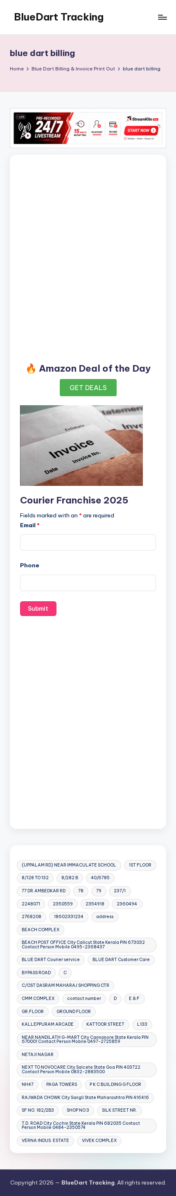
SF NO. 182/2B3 (38, 1110)
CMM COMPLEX (38, 998)
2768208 (31, 916)
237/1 (120, 891)
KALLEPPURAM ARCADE (48, 1024)
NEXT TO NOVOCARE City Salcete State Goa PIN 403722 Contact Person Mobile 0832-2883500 (81, 1069)
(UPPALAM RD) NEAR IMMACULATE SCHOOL (69, 865)
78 (80, 891)
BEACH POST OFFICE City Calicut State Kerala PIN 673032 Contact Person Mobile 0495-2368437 (83, 944)
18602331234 (68, 916)
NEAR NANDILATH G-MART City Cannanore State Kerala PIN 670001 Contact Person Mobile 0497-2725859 (85, 1039)
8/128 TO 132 (35, 877)
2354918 (95, 904)
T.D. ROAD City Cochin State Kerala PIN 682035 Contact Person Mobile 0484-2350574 (81, 1125)
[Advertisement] (88, 256)
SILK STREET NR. (119, 1110)
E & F (134, 998)
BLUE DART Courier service (51, 959)
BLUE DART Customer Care (121, 959)
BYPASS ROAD (36, 972)
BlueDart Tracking (59, 17)
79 (99, 891)
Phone (29, 565)
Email (30, 525)
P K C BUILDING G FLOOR (115, 1084)
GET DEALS (88, 388)
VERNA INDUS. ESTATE (45, 1140)
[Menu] (162, 17)
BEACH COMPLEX (40, 929)
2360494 (127, 904)
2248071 (31, 904)
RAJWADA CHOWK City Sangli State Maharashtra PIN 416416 (85, 1097)
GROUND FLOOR (73, 1011)
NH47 (28, 1084)
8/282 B (69, 877)
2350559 (63, 904)
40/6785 (100, 877)
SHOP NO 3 (78, 1110)
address (104, 916)
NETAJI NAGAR (38, 1054)
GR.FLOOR (33, 1011)
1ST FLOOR (140, 865)
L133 (142, 1024)
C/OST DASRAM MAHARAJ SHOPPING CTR (65, 985)
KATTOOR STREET (105, 1024)
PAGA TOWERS (61, 1084)
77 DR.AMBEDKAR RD (43, 891)
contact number (84, 998)
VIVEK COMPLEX (99, 1140)
